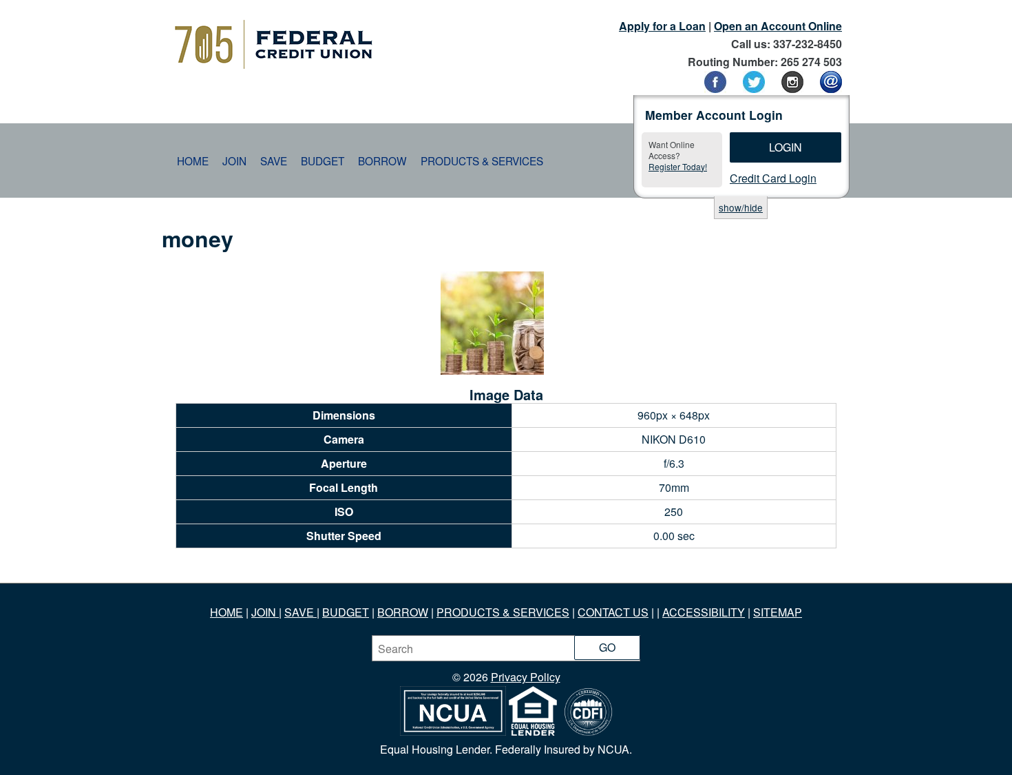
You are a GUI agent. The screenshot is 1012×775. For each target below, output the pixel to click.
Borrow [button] (382, 160)
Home (193, 160)
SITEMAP (777, 612)
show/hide (741, 207)
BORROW (402, 612)
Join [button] (234, 160)
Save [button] (273, 160)
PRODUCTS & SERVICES (502, 612)
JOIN (265, 612)
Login (785, 147)
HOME (226, 612)
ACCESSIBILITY (703, 612)
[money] (492, 370)
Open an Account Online (778, 26)
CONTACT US (613, 612)
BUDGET (345, 612)
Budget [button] (322, 160)
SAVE (300, 612)
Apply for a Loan (662, 26)
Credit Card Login (773, 178)
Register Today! (678, 166)
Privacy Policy (525, 677)
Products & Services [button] (482, 160)
